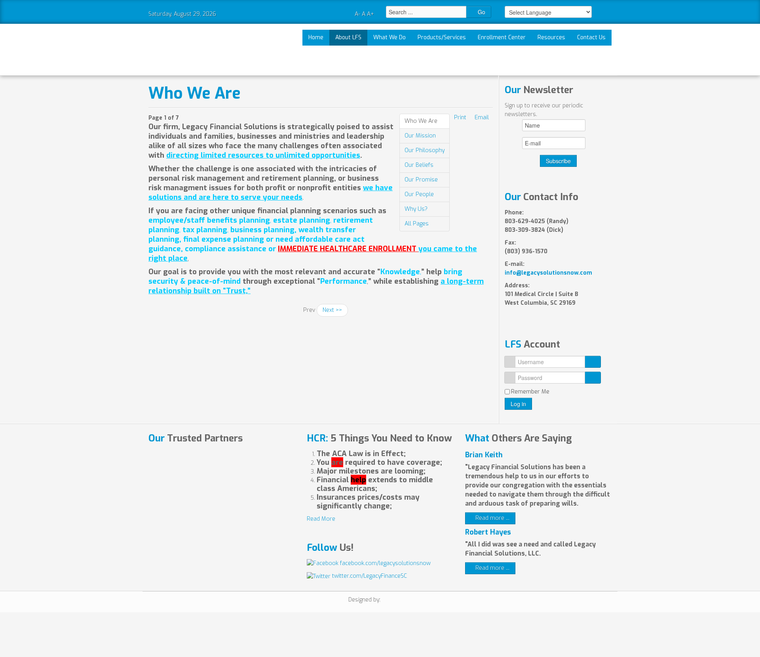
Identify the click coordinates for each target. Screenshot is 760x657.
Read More (321, 519)
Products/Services (442, 37)
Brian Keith (484, 455)
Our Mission (420, 135)
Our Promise (421, 179)
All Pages (417, 223)
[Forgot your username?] (593, 362)
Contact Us (591, 37)
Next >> (332, 310)
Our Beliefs (419, 165)
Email (482, 117)
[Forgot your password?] (593, 378)
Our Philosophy (425, 150)
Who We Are (194, 93)
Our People (419, 194)
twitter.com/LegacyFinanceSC (369, 576)
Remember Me (530, 391)
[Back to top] (514, 637)
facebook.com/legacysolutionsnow (384, 563)
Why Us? (416, 209)
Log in (518, 404)
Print (460, 117)
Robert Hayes (488, 532)
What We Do (389, 37)
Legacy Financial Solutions (177, 49)
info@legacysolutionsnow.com (548, 273)
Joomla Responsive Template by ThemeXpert (397, 600)
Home (315, 37)
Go (480, 12)
